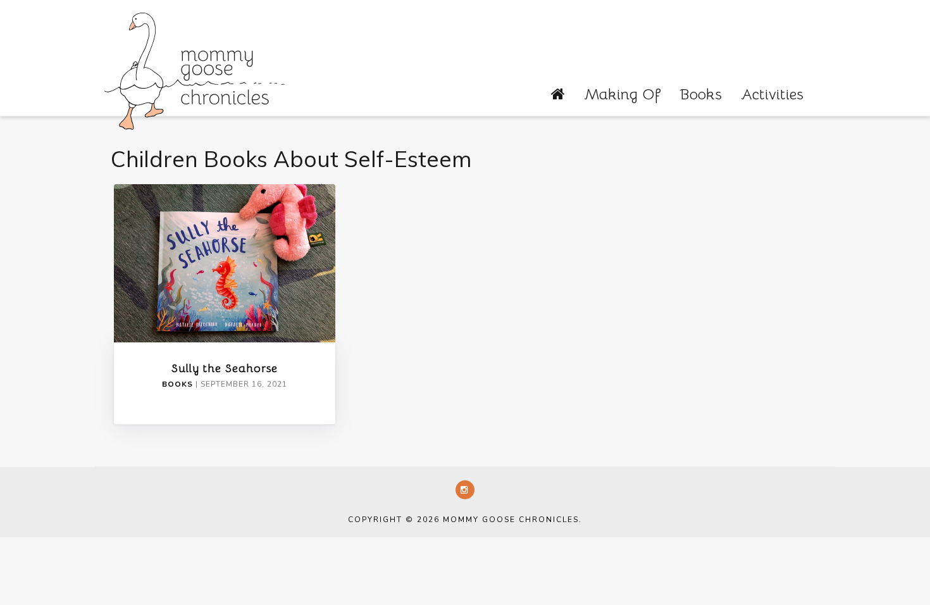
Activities (772, 94)
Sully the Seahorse (224, 368)
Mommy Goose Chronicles (194, 69)
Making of (622, 94)
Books (700, 94)
